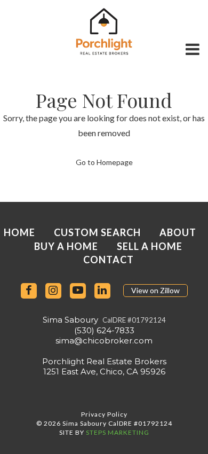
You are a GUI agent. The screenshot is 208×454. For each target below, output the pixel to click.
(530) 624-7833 (104, 330)
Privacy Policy (104, 414)
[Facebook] (29, 291)
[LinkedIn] (102, 291)
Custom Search (97, 232)
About (177, 232)
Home (19, 232)
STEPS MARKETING (117, 432)
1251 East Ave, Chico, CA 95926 (104, 371)
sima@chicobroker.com (104, 340)
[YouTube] (78, 291)
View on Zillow (155, 290)
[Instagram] (53, 291)
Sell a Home (149, 246)
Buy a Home (66, 246)
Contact (108, 259)
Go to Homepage (104, 162)
